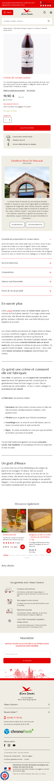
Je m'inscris (27, 660)
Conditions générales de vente (13, 759)
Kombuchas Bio (9, 534)
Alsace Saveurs (8, 28)
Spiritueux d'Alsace (20, 28)
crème (9, 310)
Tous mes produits (35, 224)
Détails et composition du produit (14, 90)
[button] (22, 546)
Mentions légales (27, 756)
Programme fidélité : (11, 104)
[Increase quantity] (10, 120)
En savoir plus (17, 224)
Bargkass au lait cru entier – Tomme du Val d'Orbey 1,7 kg (40, 537)
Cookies (26, 759)
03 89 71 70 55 (14, 717)
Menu (8, 12)
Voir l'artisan (31, 90)
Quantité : (7, 116)
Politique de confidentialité (12, 756)
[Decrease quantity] (6, 120)
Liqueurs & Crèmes (33, 28)
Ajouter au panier (27, 128)
